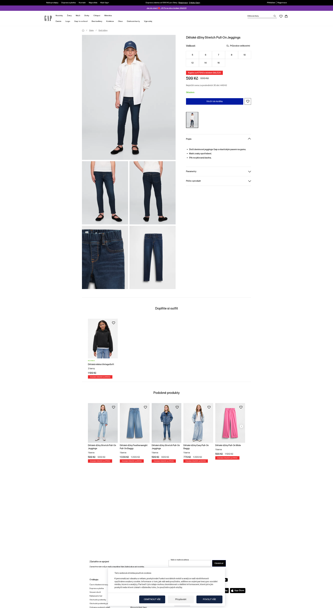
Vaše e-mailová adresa (180, 560)
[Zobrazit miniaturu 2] (152, 192)
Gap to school (81, 21)
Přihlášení (271, 3)
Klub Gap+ (104, 3)
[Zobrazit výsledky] (275, 16)
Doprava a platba (68, 3)
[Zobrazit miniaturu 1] (105, 192)
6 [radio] (205, 55)
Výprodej (148, 21)
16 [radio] (218, 62)
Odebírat (219, 563)
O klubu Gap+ (194, 3)
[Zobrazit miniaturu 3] (105, 257)
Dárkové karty (133, 21)
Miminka (108, 15)
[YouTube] (225, 580)
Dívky (86, 15)
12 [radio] (192, 62)
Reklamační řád (95, 596)
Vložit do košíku (214, 101)
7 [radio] (218, 55)
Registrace (183, 3)
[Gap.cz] (48, 18)
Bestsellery (97, 21)
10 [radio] (245, 55)
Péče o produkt (193, 181)
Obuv (120, 21)
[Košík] (286, 16)
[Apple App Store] (237, 590)
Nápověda (93, 3)
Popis (188, 139)
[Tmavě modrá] (192, 120)
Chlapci (96, 15)
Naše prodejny (52, 3)
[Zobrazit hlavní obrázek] (129, 97)
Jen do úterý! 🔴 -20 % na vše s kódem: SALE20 (167, 8)
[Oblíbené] (281, 16)
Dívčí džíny (103, 30)
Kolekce (110, 21)
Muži (78, 15)
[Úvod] (83, 30)
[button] (248, 101)
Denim (58, 21)
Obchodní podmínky (97, 600)
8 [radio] (231, 55)
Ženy (69, 15)
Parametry (191, 171)
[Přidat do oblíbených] (113, 323)
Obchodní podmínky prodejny (101, 603)
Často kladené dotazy (98, 585)
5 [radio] (192, 55)
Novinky (59, 15)
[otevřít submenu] (64, 15)
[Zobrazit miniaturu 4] (152, 257)
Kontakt (82, 3)
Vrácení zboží (95, 592)
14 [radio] (205, 62)
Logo (68, 21)
